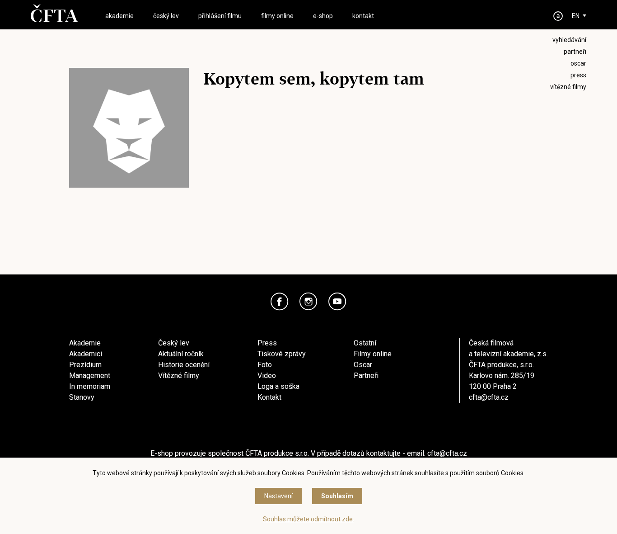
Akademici (85, 354)
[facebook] (280, 302)
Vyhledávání (569, 39)
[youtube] (337, 302)
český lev (166, 15)
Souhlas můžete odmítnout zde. (308, 519)
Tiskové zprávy (281, 354)
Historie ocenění (184, 364)
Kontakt (269, 397)
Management (89, 375)
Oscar (363, 364)
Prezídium (85, 364)
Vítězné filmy (178, 375)
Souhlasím (337, 496)
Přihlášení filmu (220, 15)
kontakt (363, 15)
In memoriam (89, 386)
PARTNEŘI (575, 51)
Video (266, 375)
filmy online (277, 15)
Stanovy (81, 397)
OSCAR (578, 63)
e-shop (323, 15)
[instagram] (308, 302)
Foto (264, 364)
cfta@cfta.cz (489, 397)
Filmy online (373, 354)
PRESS (578, 75)
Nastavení (278, 496)
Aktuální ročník (181, 354)
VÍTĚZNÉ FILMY (568, 86)
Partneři (366, 375)
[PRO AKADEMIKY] (558, 16)
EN (576, 15)
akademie (119, 15)
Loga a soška (278, 386)
